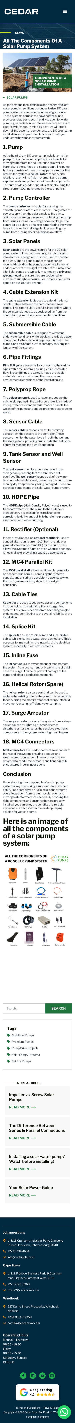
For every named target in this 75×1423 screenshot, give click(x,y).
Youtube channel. (32, 282)
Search (58, 1008)
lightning (30, 725)
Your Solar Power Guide (31, 1187)
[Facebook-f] (23, 1375)
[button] (65, 11)
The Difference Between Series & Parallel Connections (37, 1128)
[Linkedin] (33, 1375)
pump (7, 159)
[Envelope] (52, 1375)
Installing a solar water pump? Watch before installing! (37, 1159)
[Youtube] (42, 1375)
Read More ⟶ (22, 1107)
